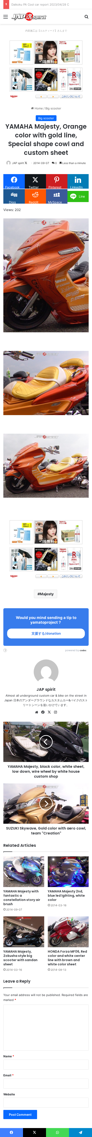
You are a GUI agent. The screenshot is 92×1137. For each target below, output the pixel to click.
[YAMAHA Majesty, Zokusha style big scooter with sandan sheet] (23, 931)
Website (9, 1094)
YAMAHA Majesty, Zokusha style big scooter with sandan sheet (20, 957)
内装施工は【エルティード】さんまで (46, 30)
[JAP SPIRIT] (29, 16)
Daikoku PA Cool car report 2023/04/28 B (40, 4)
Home (38, 108)
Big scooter (53, 108)
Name (8, 1056)
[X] (49, 712)
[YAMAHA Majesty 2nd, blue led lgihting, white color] (68, 871)
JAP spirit (18, 163)
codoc (83, 650)
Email (8, 1075)
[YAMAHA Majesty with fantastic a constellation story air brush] (23, 871)
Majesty (47, 594)
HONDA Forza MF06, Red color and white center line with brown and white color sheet (67, 957)
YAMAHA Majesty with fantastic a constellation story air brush (21, 897)
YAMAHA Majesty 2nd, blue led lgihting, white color (66, 895)
